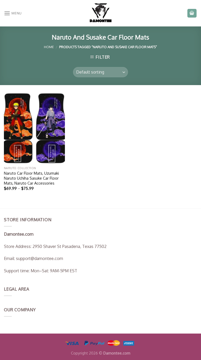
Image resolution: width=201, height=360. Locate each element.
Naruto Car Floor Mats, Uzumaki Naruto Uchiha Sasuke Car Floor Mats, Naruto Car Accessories (31, 178)
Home (49, 47)
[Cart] (192, 13)
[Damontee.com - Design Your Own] (100, 13)
